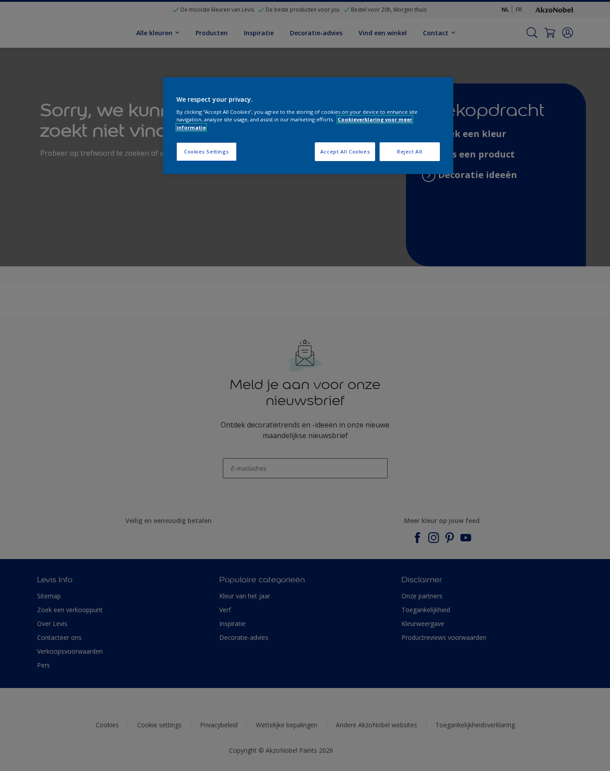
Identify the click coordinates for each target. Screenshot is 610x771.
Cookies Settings (206, 151)
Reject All (409, 151)
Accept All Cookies (345, 151)
